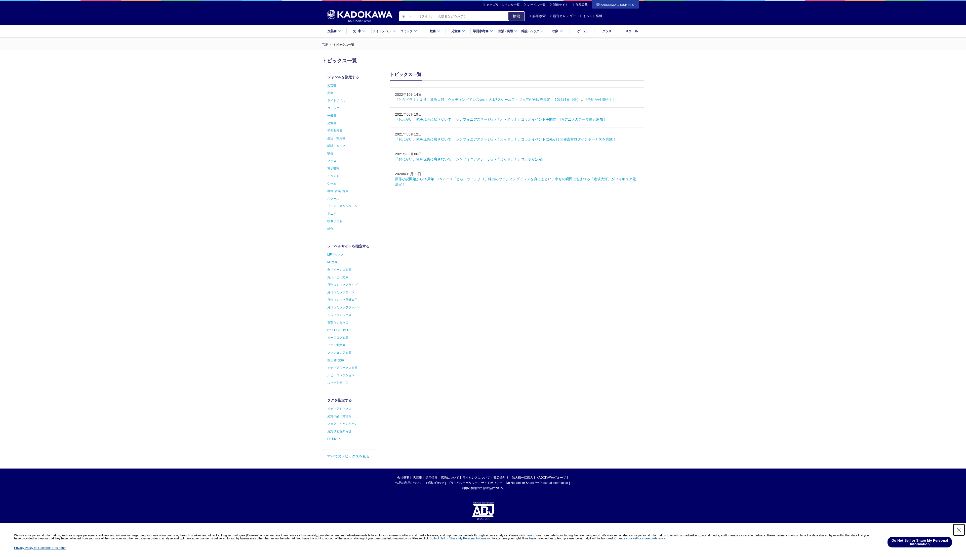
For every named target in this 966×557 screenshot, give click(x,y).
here (529, 535)
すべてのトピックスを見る (348, 456)
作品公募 (582, 5)
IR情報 (417, 477)
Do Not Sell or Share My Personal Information (537, 482)
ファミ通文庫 (336, 345)
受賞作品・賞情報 (339, 416)
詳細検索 (539, 16)
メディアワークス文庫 (342, 367)
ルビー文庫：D (337, 383)
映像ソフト (334, 221)
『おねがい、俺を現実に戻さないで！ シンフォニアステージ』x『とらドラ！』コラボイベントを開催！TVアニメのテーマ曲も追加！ (501, 119)
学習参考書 (334, 130)
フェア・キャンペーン (342, 206)
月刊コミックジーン (340, 292)
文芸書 (331, 85)
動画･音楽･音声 (337, 191)
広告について (450, 477)
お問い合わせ (435, 483)
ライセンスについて (476, 477)
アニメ (331, 213)
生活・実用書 (336, 138)
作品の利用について (408, 483)
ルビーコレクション (340, 375)
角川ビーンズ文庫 (339, 269)
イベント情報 (592, 16)
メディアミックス (339, 408)
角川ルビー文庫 (337, 277)
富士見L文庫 (335, 360)
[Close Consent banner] (958, 529)
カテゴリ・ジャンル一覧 (503, 5)
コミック (333, 108)
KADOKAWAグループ (551, 477)
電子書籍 (333, 168)
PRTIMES (334, 439)
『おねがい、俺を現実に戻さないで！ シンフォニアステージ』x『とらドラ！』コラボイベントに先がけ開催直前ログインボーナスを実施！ (505, 139)
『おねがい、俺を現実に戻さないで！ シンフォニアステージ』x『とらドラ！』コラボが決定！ (470, 159)
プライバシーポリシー (463, 483)
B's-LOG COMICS (339, 330)
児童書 (331, 123)
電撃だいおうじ (337, 322)
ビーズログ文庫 (337, 337)
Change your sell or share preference (639, 538)
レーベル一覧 (536, 5)
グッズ (607, 31)
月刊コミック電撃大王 (342, 300)
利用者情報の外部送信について (483, 488)
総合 (330, 228)
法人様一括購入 (522, 477)
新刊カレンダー (564, 16)
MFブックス (335, 254)
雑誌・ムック (336, 146)
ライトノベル (336, 100)
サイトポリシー (491, 483)
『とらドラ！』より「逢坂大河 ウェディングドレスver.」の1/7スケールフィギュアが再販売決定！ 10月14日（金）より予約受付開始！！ (505, 100)
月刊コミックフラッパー (343, 307)
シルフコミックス (339, 315)
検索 (516, 16)
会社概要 (403, 477)
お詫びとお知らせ (339, 431)
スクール (631, 31)
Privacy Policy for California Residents (40, 548)
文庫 (330, 93)
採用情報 (431, 477)
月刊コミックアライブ (342, 285)
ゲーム (582, 31)
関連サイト (560, 5)
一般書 (331, 115)
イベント (333, 176)
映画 (330, 153)
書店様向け (500, 477)
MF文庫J (333, 262)
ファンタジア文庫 (339, 352)
